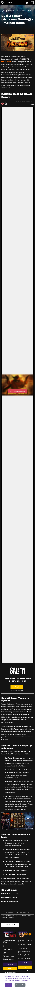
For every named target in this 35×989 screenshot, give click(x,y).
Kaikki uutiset (10, 925)
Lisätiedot (10, 964)
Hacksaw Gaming (16, 62)
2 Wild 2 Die (28, 64)
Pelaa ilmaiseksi (18, 391)
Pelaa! (17, 687)
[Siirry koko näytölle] (6, 104)
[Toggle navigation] (32, 2)
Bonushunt (4, 83)
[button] (17, 385)
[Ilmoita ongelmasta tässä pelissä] (2, 104)
